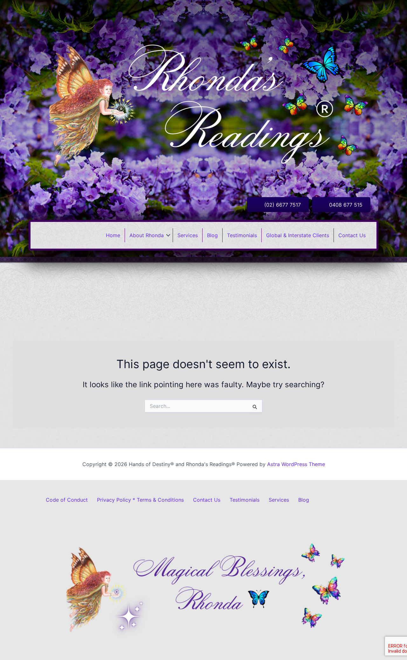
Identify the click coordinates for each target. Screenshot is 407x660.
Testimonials (242, 235)
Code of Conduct (67, 500)
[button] (168, 235)
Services (187, 235)
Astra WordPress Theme (296, 464)
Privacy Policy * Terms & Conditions (140, 500)
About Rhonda (146, 235)
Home (113, 235)
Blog (212, 235)
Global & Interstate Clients (297, 235)
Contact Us (352, 235)
